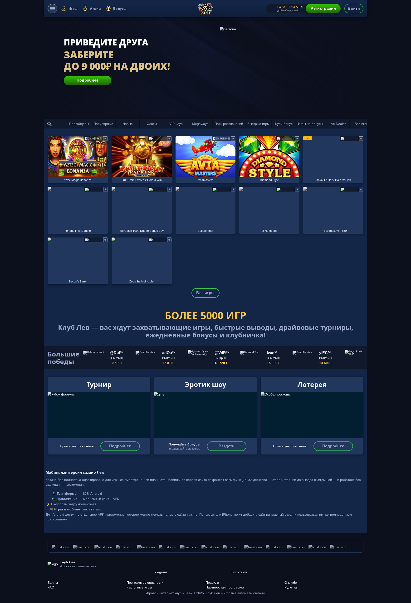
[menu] (52, 8)
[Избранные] (61, 124)
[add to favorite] (105, 138)
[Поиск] (49, 124)
